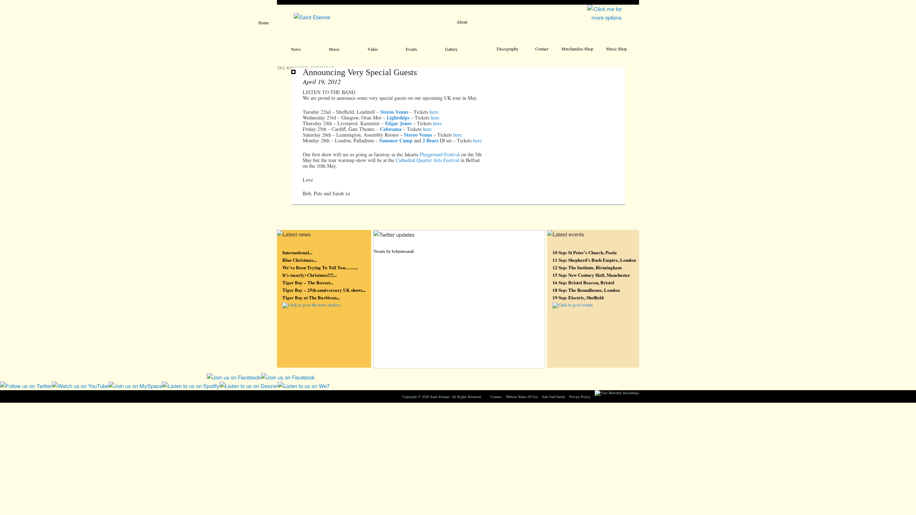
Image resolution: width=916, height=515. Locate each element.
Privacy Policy (579, 396)
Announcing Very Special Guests (360, 72)
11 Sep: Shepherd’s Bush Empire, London (594, 259)
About (462, 22)
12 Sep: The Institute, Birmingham (587, 267)
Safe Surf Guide (553, 396)
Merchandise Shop (577, 49)
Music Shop (616, 49)
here (434, 111)
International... (297, 252)
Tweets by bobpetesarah (394, 251)
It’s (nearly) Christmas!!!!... (309, 274)
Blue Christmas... (299, 259)
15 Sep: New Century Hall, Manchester (591, 274)
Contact (541, 49)
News (296, 49)
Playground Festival (440, 154)
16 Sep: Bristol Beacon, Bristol (583, 282)
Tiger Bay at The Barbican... (311, 297)
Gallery (451, 49)
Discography (507, 49)
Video (372, 49)
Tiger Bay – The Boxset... (307, 282)
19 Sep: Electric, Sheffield (578, 297)
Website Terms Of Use (522, 396)
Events (411, 49)
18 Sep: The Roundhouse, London (586, 289)
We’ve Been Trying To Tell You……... (320, 267)
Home (263, 22)
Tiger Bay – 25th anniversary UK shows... (324, 289)
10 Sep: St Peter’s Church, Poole (584, 252)
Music (334, 49)
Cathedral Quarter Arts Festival (427, 160)
